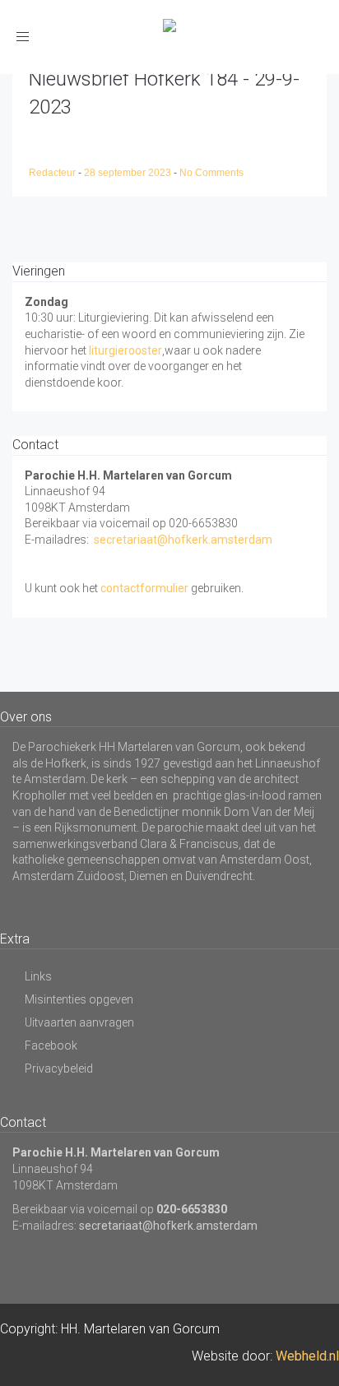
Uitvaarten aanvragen (79, 1022)
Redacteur (53, 172)
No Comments (211, 172)
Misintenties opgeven (79, 999)
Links (38, 976)
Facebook (51, 1045)
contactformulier (144, 588)
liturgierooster (125, 350)
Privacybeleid (59, 1068)
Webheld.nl (307, 1356)
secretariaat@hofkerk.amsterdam (183, 539)
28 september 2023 (129, 172)
